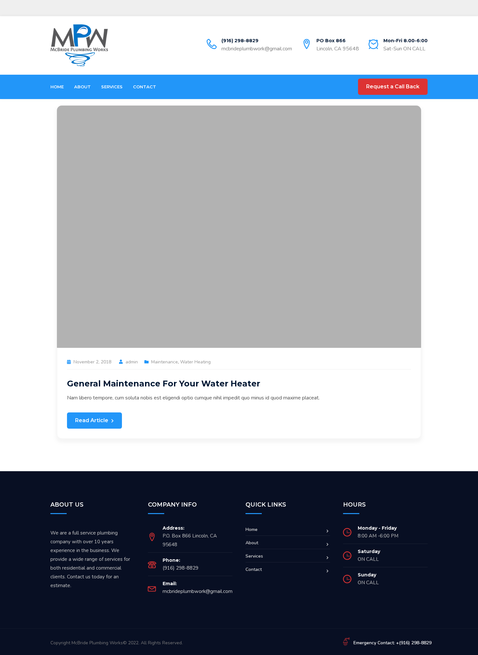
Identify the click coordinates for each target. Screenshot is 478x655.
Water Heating (195, 362)
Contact (144, 86)
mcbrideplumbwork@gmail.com (256, 48)
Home (57, 86)
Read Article (92, 420)
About (82, 86)
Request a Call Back (392, 86)
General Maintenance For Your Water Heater (163, 383)
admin (132, 362)
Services (112, 86)
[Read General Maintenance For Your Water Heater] (239, 226)
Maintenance (164, 362)
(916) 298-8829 (240, 41)
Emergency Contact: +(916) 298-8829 (392, 643)
